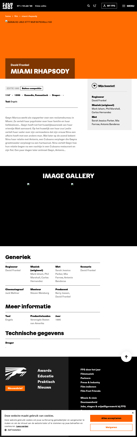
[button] (45, 430)
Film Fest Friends (91, 390)
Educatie (46, 375)
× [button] (133, 413)
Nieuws (44, 387)
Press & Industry (90, 382)
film (16, 16)
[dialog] (68, 423)
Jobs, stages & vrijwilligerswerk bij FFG (103, 406)
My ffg (111, 5)
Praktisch (46, 381)
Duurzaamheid (89, 402)
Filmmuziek (87, 373)
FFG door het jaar (90, 369)
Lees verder (22, 426)
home (8, 16)
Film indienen (88, 386)
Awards (45, 370)
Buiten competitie (31, 88)
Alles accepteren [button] (111, 418)
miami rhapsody (29, 16)
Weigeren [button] (111, 427)
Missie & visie (89, 397)
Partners (86, 378)
